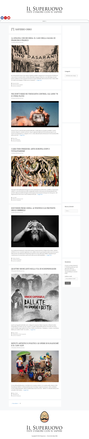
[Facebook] (2, 17)
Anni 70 (14, 139)
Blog (13, 138)
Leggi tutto (39, 80)
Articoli (44, 21)
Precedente (14, 403)
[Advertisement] (71, 46)
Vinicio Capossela (22, 334)
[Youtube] (8, 17)
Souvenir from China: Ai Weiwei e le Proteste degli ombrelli (33, 209)
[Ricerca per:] (71, 211)
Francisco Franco (16, 84)
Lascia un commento (17, 86)
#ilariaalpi (15, 394)
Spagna (21, 84)
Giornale (14, 83)
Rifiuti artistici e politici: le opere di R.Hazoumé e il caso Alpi (35, 344)
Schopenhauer (15, 334)
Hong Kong (19, 259)
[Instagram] (5, 17)
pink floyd (18, 139)
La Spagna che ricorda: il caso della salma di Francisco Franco (33, 39)
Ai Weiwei (14, 259)
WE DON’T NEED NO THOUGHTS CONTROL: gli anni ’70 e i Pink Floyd (34, 95)
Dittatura (14, 198)
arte (18, 394)
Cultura (14, 258)
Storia (17, 83)
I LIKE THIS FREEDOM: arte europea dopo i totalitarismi (30, 150)
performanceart (20, 198)
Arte (13, 197)
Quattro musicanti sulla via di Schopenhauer (33, 269)
